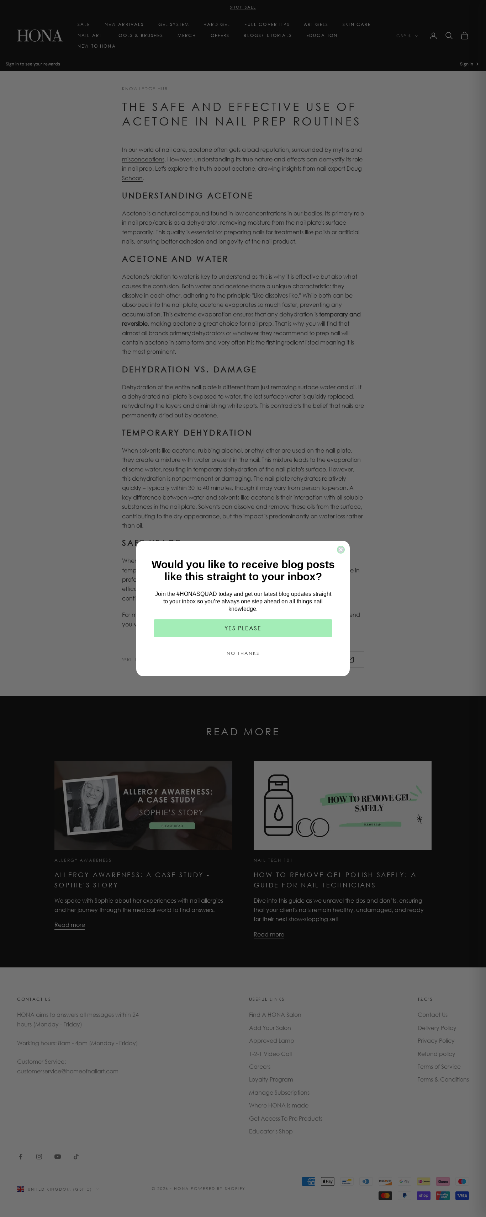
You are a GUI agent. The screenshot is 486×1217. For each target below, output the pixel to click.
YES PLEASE (243, 628)
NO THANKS (243, 653)
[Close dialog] (340, 549)
